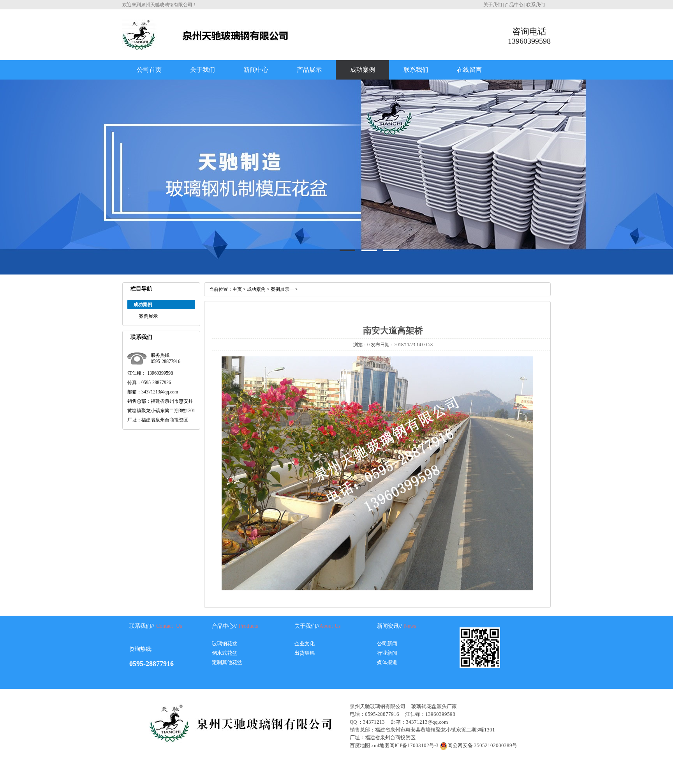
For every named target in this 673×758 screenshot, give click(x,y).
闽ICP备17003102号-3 (414, 745)
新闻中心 (255, 69)
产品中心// (224, 626)
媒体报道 (387, 662)
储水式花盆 (224, 653)
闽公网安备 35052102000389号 (482, 745)
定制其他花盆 (227, 662)
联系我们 (535, 4)
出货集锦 (304, 653)
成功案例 (362, 69)
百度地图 (360, 745)
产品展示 (309, 69)
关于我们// (306, 626)
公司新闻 (387, 643)
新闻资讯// (389, 626)
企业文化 (304, 643)
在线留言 (469, 69)
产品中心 (514, 4)
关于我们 (492, 4)
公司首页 (149, 69)
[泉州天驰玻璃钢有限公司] (205, 47)
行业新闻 (387, 653)
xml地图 (380, 745)
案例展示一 (150, 316)
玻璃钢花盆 (224, 643)
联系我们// (141, 626)
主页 (237, 289)
